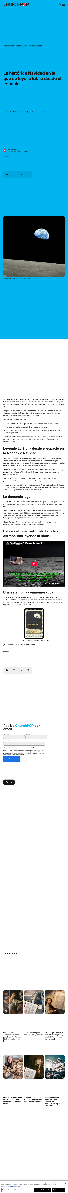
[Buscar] (60, 4)
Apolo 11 (38, 399)
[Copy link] (28, 174)
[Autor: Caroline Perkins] (47, 1076)
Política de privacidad (18, 754)
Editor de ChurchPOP (13, 149)
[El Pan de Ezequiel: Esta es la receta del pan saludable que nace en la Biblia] (13, 1067)
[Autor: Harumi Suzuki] (6, 1076)
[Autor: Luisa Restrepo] (6, 1011)
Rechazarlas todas (58, 1190)
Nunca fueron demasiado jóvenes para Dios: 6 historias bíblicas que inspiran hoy (11, 1037)
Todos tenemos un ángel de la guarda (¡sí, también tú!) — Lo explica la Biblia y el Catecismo (54, 1101)
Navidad (25, 45)
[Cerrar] (65, 1183)
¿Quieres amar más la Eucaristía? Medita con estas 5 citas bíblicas (33, 1099)
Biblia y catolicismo (9, 45)
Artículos (18, 45)
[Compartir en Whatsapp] (14, 174)
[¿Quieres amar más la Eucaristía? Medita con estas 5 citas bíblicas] (34, 1067)
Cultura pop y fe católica (35, 45)
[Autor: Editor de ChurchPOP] (4, 150)
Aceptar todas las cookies (42, 1190)
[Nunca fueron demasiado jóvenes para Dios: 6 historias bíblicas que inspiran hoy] (13, 1002)
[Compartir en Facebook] (6, 174)
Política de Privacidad (14, 1186)
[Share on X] (21, 174)
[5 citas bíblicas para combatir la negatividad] (34, 1002)
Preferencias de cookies (9, 1190)
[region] (34, 1186)
